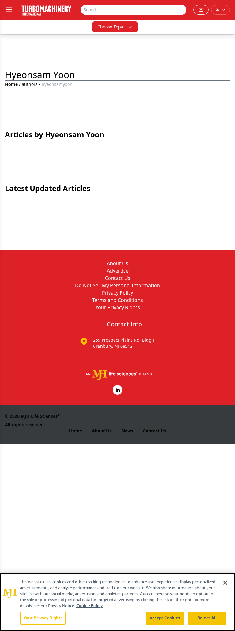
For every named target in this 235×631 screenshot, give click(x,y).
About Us (117, 263)
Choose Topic (110, 27)
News (127, 431)
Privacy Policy (117, 292)
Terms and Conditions (117, 300)
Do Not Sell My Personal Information (117, 285)
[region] (117, 602)
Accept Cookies (165, 618)
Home (11, 84)
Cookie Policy (89, 605)
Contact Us (117, 278)
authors (30, 84)
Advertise (118, 270)
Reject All (207, 618)
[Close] (225, 582)
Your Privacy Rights (117, 307)
